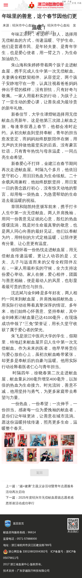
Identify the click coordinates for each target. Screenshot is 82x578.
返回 (39, 472)
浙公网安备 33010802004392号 (28, 551)
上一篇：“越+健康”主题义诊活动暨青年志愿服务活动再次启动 (40, 489)
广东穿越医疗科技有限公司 (33, 570)
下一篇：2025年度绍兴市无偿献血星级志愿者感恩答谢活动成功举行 (40, 500)
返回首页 (18, 523)
